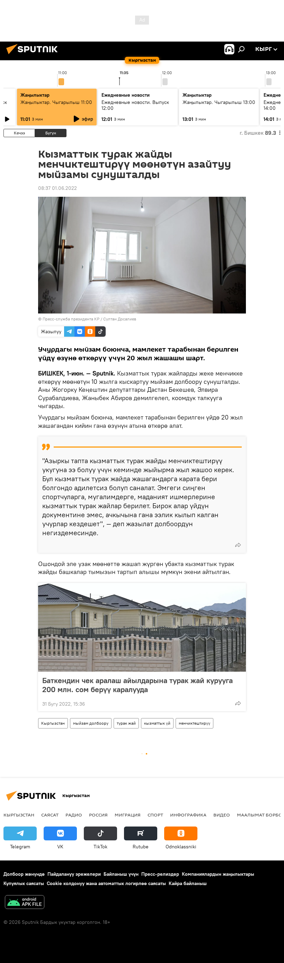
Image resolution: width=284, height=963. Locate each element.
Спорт (155, 815)
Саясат (50, 815)
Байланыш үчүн (121, 874)
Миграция (128, 815)
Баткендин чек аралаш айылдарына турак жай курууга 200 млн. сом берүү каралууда (137, 685)
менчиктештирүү (194, 723)
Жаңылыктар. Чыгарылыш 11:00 (56, 102)
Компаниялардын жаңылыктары (218, 874)
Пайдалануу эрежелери (74, 874)
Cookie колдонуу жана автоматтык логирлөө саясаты (106, 883)
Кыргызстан (53, 723)
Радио (73, 815)
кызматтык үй (157, 723)
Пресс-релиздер (160, 874)
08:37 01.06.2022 (57, 188)
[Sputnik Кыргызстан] (33, 55)
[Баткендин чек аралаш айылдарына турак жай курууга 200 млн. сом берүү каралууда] (142, 627)
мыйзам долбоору (90, 723)
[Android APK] (24, 903)
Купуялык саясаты (23, 883)
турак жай (126, 723)
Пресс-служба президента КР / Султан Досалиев (89, 318)
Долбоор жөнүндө (24, 874)
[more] (238, 545)
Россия (98, 815)
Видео (221, 815)
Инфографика (188, 815)
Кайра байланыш (188, 883)
